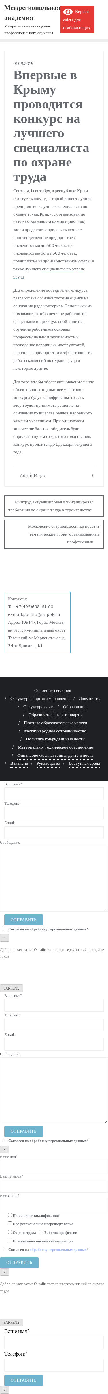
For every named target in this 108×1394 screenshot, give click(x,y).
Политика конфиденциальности (55, 739)
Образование (75, 706)
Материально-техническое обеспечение (55, 747)
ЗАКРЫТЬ (11, 988)
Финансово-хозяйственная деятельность (55, 755)
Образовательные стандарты (55, 714)
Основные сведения (52, 690)
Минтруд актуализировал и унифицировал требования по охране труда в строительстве (50, 505)
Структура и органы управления (40, 698)
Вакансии (19, 763)
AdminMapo (32, 475)
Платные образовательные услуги (55, 722)
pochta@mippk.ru (41, 614)
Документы (90, 698)
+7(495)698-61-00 (34, 606)
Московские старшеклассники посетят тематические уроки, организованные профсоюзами (64, 534)
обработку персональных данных (58, 929)
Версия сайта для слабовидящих (76, 19)
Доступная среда (84, 763)
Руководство (48, 763)
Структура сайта (39, 706)
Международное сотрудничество (55, 731)
